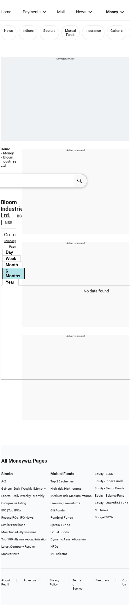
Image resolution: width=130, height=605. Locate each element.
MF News (101, 510)
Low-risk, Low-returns (65, 503)
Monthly (40, 489)
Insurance (93, 31)
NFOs (54, 546)
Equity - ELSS (104, 474)
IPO (3, 510)
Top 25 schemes (62, 481)
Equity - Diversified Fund (111, 503)
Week (11, 258)
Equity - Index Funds (109, 481)
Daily (17, 489)
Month (12, 264)
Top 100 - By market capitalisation (24, 539)
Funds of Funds (61, 518)
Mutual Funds (70, 33)
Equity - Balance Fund (110, 495)
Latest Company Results (18, 546)
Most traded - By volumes (18, 532)
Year (10, 282)
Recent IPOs (9, 518)
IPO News (26, 518)
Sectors (49, 31)
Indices (28, 31)
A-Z (3, 481)
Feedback (102, 580)
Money (112, 11)
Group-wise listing (13, 503)
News (81, 11)
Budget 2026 (104, 517)
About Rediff (5, 582)
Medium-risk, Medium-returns (71, 496)
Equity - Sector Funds (109, 488)
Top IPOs (14, 510)
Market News (10, 554)
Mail (61, 11)
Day (9, 252)
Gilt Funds (57, 510)
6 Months (13, 273)
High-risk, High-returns (65, 489)
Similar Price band (13, 525)
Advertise (29, 580)
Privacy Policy (54, 582)
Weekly (27, 489)
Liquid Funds (59, 532)
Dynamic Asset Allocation (68, 539)
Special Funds (60, 525)
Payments (32, 11)
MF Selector (58, 554)
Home (6, 11)
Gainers (116, 31)
